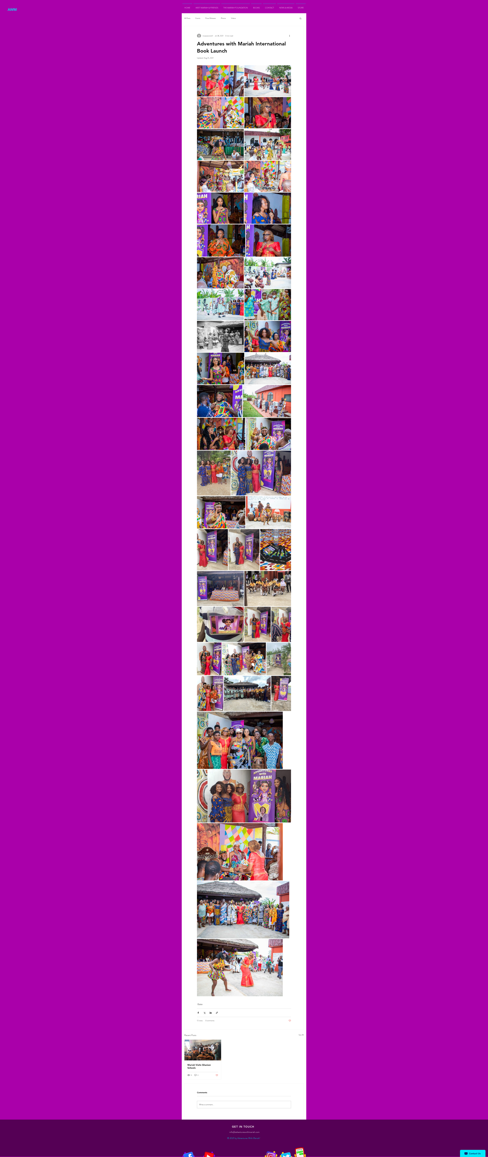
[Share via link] (217, 1013)
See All (301, 1035)
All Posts (187, 18)
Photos (223, 18)
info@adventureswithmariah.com (244, 1132)
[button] (256, 7)
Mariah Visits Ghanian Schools (199, 1066)
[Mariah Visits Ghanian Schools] (202, 1050)
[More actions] (289, 35)
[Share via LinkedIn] (210, 1013)
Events (197, 18)
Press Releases (210, 18)
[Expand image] (220, 80)
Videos (233, 18)
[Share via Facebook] (198, 1013)
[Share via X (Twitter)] (204, 1013)
